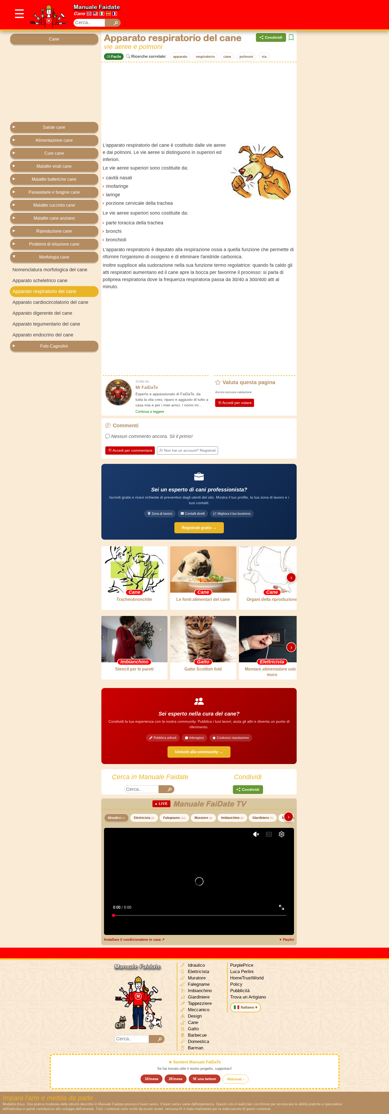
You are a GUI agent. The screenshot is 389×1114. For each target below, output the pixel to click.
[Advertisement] (283, 15)
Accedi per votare (237, 403)
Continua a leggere (149, 412)
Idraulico (116, 818)
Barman (195, 1047)
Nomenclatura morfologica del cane (49, 269)
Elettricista (144, 818)
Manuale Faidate (97, 6)
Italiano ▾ (249, 1007)
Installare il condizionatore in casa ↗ (134, 940)
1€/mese (151, 1079)
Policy (236, 984)
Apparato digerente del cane (42, 313)
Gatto (193, 1028)
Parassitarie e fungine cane (54, 192)
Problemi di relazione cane (54, 244)
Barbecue (197, 1035)
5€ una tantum (204, 1079)
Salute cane (54, 127)
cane (227, 57)
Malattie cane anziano (54, 218)
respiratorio (205, 57)
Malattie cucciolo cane (54, 205)
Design (194, 1016)
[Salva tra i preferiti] (291, 37)
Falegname (174, 818)
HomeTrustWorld (247, 977)
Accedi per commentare (132, 450)
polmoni (246, 57)
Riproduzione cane (54, 231)
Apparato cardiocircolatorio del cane (50, 302)
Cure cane (54, 153)
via (264, 57)
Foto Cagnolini (54, 346)
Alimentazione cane (54, 140)
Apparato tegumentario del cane (46, 324)
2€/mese (175, 1079)
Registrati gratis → (199, 527)
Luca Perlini (242, 971)
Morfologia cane (54, 257)
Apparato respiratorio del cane (44, 291)
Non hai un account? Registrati (190, 450)
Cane (79, 13)
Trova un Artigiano (248, 997)
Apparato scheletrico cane (39, 280)
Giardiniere (262, 818)
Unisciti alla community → (199, 751)
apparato (180, 57)
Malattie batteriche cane (54, 179)
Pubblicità (240, 990)
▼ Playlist (286, 940)
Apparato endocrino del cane (42, 335)
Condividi (273, 37)
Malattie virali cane (54, 166)
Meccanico (198, 1009)
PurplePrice (241, 965)
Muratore (203, 818)
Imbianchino (232, 818)
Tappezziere (199, 1003)
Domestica (198, 1041)
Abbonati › (235, 1079)
